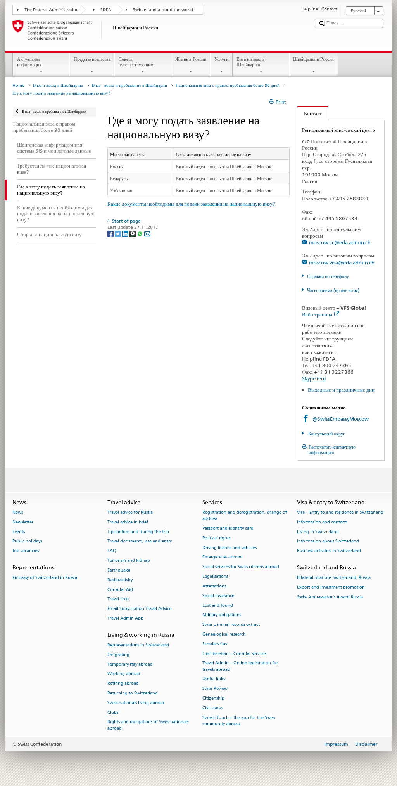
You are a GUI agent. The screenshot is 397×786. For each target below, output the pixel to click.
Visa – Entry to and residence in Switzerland (340, 512)
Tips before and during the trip (138, 531)
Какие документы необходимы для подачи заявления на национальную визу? (191, 203)
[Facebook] (111, 234)
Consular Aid (120, 589)
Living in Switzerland (318, 531)
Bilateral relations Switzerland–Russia (334, 577)
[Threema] (133, 234)
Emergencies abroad (222, 557)
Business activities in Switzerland (329, 551)
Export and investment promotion (331, 587)
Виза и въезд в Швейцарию (250, 61)
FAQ (111, 551)
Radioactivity (120, 579)
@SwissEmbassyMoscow (340, 419)
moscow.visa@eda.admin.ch (342, 262)
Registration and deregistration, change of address (244, 515)
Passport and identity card (228, 528)
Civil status (212, 707)
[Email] (147, 234)
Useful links (213, 679)
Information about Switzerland (328, 541)
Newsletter (22, 522)
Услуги (221, 59)
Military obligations (221, 615)
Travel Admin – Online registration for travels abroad (240, 666)
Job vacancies (25, 551)
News (17, 512)
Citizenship (213, 698)
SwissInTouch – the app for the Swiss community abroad (238, 720)
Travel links (118, 599)
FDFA (105, 9)
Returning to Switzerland (132, 693)
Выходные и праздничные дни (341, 390)
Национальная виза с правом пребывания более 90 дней (228, 85)
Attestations (214, 586)
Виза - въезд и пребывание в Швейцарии (129, 85)
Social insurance (218, 595)
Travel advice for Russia (130, 512)
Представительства (92, 59)
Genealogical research (224, 634)
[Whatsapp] (140, 234)
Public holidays (27, 541)
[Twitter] (118, 234)
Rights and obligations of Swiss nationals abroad (147, 725)
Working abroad (123, 674)
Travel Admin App (125, 618)
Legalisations (215, 576)
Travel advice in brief (127, 522)
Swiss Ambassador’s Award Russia (330, 596)
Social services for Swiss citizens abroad (240, 567)
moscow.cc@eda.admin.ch (340, 242)
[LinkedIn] (125, 234)
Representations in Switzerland (138, 645)
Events (18, 531)
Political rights (216, 538)
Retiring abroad (123, 683)
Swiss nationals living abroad (135, 702)
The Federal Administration (51, 9)
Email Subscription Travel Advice (139, 609)
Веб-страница (317, 314)
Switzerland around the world (163, 9)
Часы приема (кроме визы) (333, 290)
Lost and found (217, 605)
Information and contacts (322, 522)
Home (18, 85)
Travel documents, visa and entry (139, 541)
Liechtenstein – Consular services (234, 653)
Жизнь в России (190, 59)
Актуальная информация (29, 61)
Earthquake (118, 570)
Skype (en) (314, 378)
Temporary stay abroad (130, 664)
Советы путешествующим (136, 61)
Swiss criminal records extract (231, 624)
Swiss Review (215, 688)
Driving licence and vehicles (229, 547)
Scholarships (214, 643)
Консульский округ (326, 434)
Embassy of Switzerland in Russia (44, 577)
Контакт (309, 113)
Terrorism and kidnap (128, 560)
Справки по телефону (328, 276)
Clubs (112, 712)
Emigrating (118, 654)
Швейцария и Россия (313, 59)
